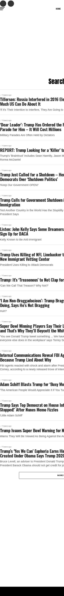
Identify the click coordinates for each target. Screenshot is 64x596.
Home (58, 8)
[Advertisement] (32, 44)
